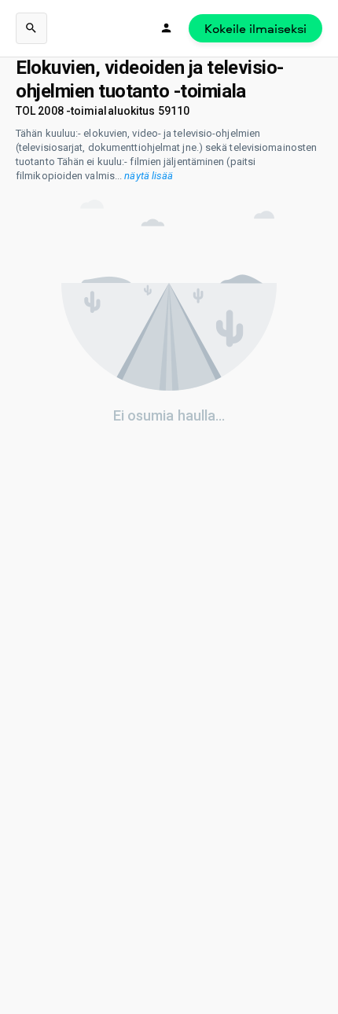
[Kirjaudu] (166, 28)
